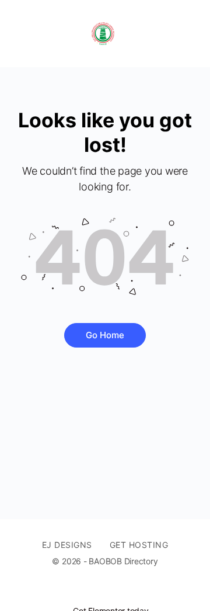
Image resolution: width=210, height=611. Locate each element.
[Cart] (187, 33)
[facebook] (111, 591)
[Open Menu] (19, 33)
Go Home (105, 335)
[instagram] (132, 591)
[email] (90, 591)
